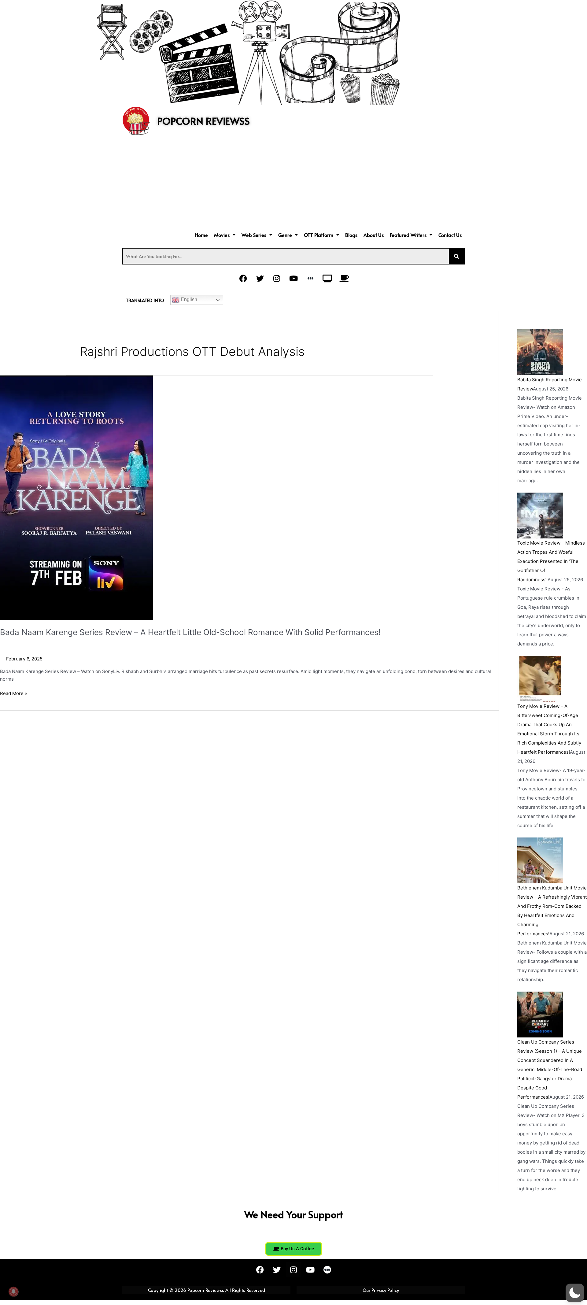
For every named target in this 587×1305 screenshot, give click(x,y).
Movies (222, 234)
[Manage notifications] (13, 1291)
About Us (374, 234)
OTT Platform (318, 234)
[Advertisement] (293, 184)
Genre (285, 234)
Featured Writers (408, 234)
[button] (224, 235)
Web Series (254, 234)
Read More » (13, 693)
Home (201, 234)
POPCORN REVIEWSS (203, 121)
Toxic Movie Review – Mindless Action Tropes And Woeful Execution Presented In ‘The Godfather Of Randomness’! (551, 561)
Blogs (351, 234)
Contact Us (450, 234)
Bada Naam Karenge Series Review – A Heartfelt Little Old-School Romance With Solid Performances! (190, 632)
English (188, 299)
